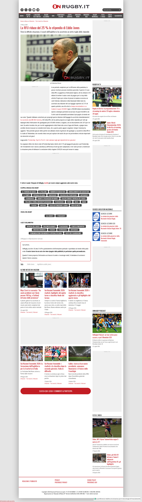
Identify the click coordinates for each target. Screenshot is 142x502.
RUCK (69, 201)
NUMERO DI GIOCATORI (58, 191)
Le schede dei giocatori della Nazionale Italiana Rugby (109, 217)
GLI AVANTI (49, 215)
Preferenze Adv (92, 482)
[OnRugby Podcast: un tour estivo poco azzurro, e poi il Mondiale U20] (107, 323)
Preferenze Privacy (61, 482)
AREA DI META (75, 205)
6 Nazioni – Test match (35, 21)
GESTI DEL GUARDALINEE (73, 233)
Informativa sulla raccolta (7, 501)
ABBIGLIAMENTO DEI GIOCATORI (79, 191)
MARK (84, 201)
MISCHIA (43, 205)
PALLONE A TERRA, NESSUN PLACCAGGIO (38, 201)
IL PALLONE (43, 191)
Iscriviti (46, 183)
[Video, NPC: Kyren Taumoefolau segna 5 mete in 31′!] (107, 428)
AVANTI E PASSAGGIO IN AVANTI (48, 198)
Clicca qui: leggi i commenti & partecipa (55, 391)
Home (22, 21)
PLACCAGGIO (59, 201)
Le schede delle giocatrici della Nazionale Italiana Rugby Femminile (110, 238)
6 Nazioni (45, 21)
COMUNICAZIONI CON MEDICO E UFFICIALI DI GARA (46, 233)
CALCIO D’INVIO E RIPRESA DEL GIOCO (73, 198)
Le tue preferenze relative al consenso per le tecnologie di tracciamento (117, 499)
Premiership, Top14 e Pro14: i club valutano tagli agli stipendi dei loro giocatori (51, 140)
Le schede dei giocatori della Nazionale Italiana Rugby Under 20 (111, 227)
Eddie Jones (30, 264)
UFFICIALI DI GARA (39, 195)
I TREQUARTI (61, 215)
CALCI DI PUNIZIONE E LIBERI (59, 205)
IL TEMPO (27, 195)
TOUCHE (34, 205)
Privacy (57, 480)
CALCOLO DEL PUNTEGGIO (68, 195)
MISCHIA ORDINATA (39, 229)
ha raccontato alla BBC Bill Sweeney (31, 120)
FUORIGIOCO (30, 198)
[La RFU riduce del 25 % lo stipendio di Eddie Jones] (55, 58)
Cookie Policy (91, 480)
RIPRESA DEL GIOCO (33, 226)
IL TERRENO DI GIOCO (29, 191)
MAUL (76, 201)
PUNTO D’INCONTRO (78, 226)
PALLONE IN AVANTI (49, 226)
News (26, 21)
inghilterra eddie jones (44, 264)
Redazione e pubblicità (29, 481)
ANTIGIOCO (84, 195)
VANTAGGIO (52, 195)
